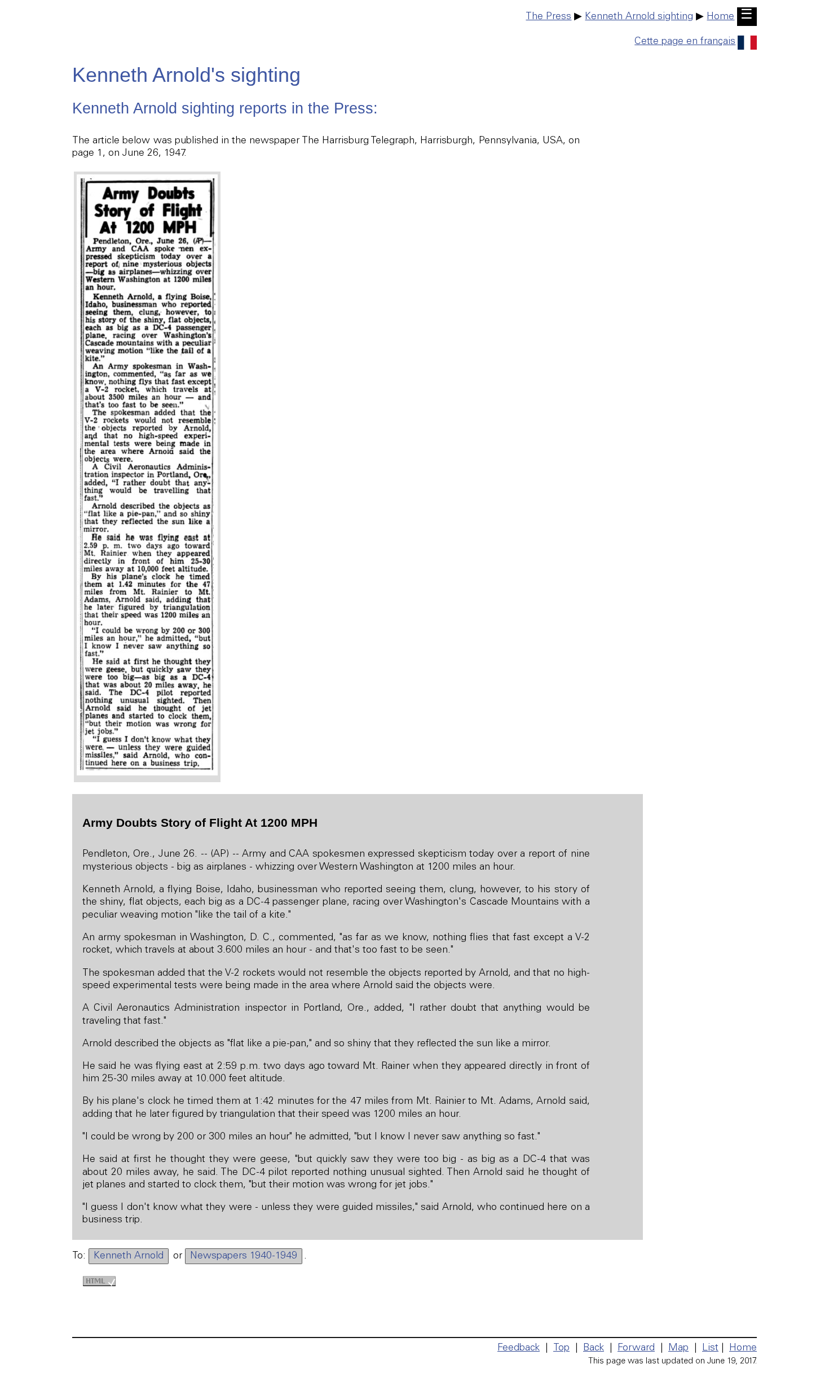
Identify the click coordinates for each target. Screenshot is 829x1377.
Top (561, 1348)
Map (678, 1348)
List (710, 1348)
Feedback (518, 1348)
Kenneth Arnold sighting (639, 17)
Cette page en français (684, 42)
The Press (548, 17)
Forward (636, 1348)
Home (720, 17)
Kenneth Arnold (129, 1256)
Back (593, 1348)
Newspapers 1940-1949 (243, 1256)
